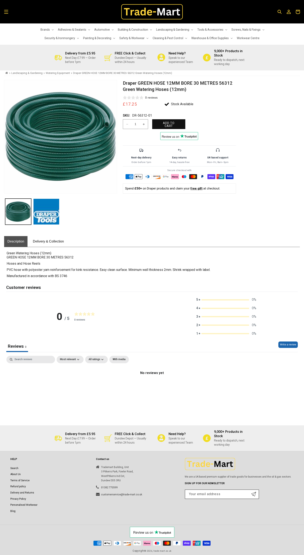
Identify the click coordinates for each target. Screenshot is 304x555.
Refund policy (18, 486)
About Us (15, 474)
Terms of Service (20, 480)
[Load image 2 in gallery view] (46, 212)
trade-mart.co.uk (162, 551)
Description (15, 241)
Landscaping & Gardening (27, 73)
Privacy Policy (18, 498)
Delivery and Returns (22, 492)
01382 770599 (109, 487)
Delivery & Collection (48, 241)
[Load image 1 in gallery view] (18, 212)
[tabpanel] (152, 387)
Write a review (288, 344)
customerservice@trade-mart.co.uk (121, 494)
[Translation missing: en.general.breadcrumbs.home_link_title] (6, 73)
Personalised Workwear (23, 504)
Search (14, 468)
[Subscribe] (253, 494)
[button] (6, 11)
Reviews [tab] (17, 346)
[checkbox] (119, 359)
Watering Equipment (58, 73)
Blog (13, 511)
